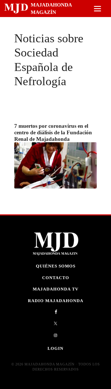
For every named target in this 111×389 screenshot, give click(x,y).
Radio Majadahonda (55, 300)
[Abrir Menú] (97, 8)
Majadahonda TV (56, 288)
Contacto (55, 277)
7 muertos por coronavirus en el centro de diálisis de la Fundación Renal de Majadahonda (53, 132)
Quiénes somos (55, 265)
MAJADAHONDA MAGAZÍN (51, 8)
